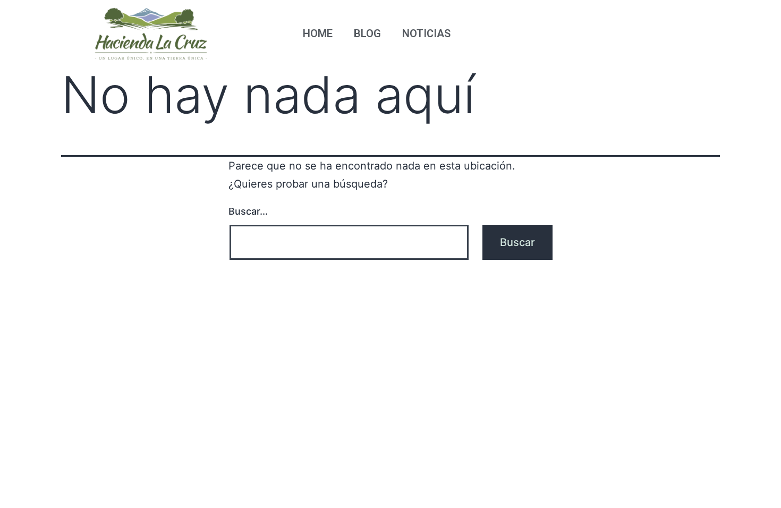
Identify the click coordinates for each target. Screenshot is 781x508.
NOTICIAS (426, 33)
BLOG (367, 33)
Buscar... (248, 211)
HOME (318, 33)
